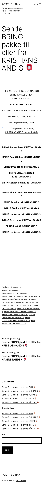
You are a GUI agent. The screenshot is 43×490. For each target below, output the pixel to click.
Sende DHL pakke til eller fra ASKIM (18, 395)
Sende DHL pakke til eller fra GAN (17, 387)
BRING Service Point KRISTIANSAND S (20, 311)
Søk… (4, 434)
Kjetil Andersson (11, 290)
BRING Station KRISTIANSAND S (15, 314)
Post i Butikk (11, 4)
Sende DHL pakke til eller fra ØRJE (18, 398)
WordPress (21, 480)
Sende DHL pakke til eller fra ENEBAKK (20, 391)
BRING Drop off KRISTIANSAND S (16, 299)
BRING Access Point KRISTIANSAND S (24, 296)
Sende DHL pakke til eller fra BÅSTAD (19, 402)
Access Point (22, 293)
